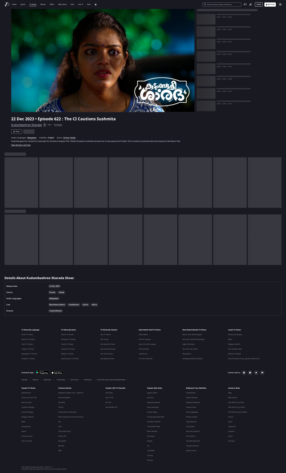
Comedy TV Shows (68, 349)
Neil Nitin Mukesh (193, 431)
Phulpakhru (186, 354)
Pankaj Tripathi (191, 417)
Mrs (59, 422)
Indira (23, 431)
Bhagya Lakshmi (234, 344)
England (231, 431)
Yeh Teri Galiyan (145, 339)
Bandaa (61, 446)
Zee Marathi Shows (108, 344)
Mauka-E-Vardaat (234, 354)
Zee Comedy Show (235, 349)
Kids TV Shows (26, 441)
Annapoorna (26, 426)
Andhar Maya (152, 412)
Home (14, 4)
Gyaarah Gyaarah (153, 402)
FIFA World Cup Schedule (237, 412)
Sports (22, 4)
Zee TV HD (109, 397)
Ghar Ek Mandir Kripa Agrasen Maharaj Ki (244, 358)
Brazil (230, 436)
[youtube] (262, 372)
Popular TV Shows (28, 388)
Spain (230, 422)
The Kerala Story (64, 431)
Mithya (149, 441)
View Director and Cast (21, 145)
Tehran (61, 407)
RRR (59, 450)
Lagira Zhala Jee (188, 344)
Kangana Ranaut (192, 446)
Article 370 (62, 436)
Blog (230, 393)
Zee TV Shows (106, 334)
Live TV (80, 4)
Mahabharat (26, 393)
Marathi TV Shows (28, 339)
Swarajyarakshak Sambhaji (192, 358)
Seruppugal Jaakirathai (155, 417)
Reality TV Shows (67, 354)
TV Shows (32, 4)
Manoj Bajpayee (192, 412)
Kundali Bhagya (27, 412)
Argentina (232, 426)
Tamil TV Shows (27, 344)
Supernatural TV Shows (70, 358)
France (230, 417)
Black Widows (152, 431)
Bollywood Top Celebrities (196, 388)
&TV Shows (105, 339)
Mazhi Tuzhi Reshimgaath (192, 334)
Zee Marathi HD (111, 407)
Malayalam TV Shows (29, 354)
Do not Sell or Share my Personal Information (111, 380)
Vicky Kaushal (191, 422)
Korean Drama (26, 436)
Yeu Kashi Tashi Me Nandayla (193, 339)
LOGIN (258, 4)
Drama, (66, 138)
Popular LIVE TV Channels (115, 388)
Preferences (88, 380)
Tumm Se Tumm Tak (28, 397)
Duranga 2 (151, 436)
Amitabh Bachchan (193, 441)
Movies (43, 4)
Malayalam (31, 138)
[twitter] (256, 372)
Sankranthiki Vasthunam (67, 412)
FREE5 (52, 4)
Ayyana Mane (152, 393)
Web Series (62, 4)
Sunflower (151, 450)
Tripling (150, 455)
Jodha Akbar (143, 334)
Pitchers (150, 460)
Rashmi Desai (191, 450)
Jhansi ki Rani (26, 402)
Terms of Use (74, 380)
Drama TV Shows (67, 334)
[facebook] (244, 372)
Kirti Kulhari (190, 436)
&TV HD (108, 402)
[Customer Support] (245, 4)
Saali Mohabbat (64, 397)
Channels (24, 380)
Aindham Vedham (154, 422)
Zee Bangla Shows (107, 358)
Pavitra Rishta (144, 349)
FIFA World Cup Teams (236, 407)
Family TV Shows (67, 344)
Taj (148, 446)
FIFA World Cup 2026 (236, 402)
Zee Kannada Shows (108, 349)
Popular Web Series (154, 388)
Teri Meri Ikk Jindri (146, 358)
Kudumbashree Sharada (26, 125)
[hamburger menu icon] (280, 4)
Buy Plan (271, 4)
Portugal (231, 441)
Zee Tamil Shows (107, 354)
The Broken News (153, 426)
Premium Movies (64, 388)
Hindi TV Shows (27, 334)
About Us (35, 380)
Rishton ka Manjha (235, 334)
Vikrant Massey (191, 397)
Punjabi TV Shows (28, 358)
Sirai (60, 426)
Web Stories (232, 397)
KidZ (72, 4)
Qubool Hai (143, 354)
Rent (89, 4)
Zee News (109, 393)
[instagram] (250, 372)
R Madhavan (191, 393)
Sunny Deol (190, 426)
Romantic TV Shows (68, 339)
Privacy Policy (61, 380)
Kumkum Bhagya (27, 407)
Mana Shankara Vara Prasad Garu (71, 417)
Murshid (150, 397)
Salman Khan (191, 407)
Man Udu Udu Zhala (190, 349)
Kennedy (61, 402)
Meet (230, 339)
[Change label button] (251, 5)
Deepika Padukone (193, 402)
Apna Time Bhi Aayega (147, 344)
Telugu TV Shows (27, 349)
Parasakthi (62, 441)
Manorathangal (153, 407)
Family (72, 138)
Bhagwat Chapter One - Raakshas (71, 393)
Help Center (47, 380)
